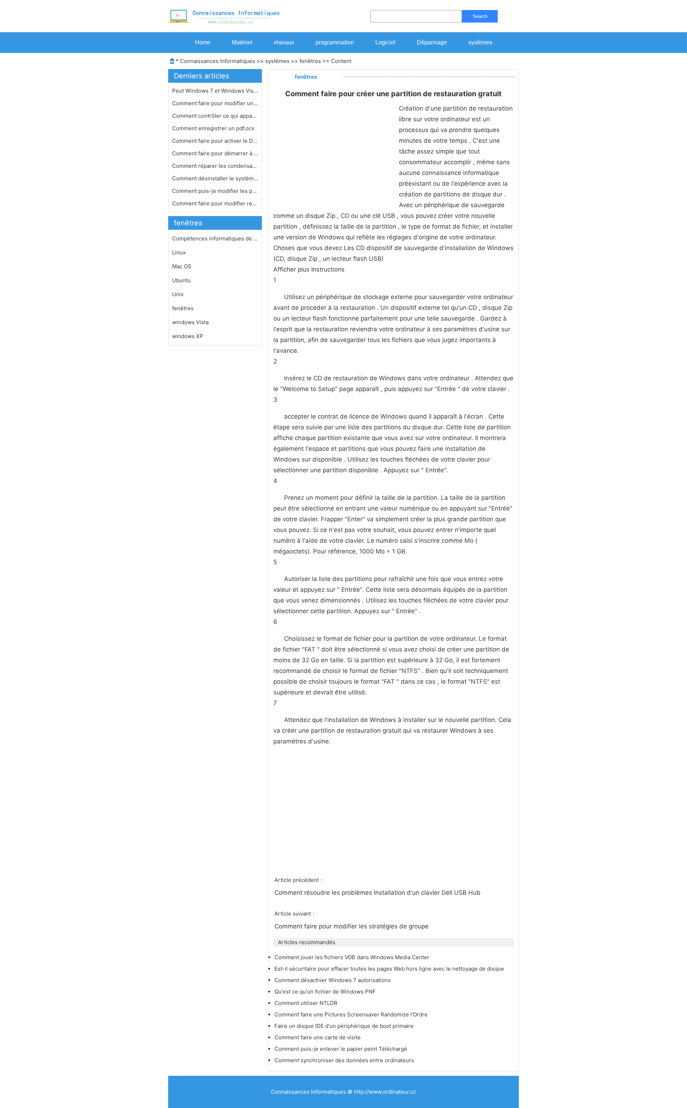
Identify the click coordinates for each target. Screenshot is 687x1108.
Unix (178, 294)
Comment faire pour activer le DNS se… (215, 140)
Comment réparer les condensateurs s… (215, 165)
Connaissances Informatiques (217, 61)
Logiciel (385, 42)
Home (202, 42)
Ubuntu (181, 280)
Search (480, 16)
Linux (179, 252)
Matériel (242, 42)
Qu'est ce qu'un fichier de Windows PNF (325, 991)
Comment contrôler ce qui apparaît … (215, 115)
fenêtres (310, 61)
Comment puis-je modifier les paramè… (215, 190)
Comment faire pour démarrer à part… (215, 153)
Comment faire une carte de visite (318, 1037)
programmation (335, 42)
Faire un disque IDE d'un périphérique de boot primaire (344, 1025)
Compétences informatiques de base (215, 238)
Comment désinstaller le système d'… (215, 178)
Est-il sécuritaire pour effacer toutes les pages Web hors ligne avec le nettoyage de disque (390, 968)
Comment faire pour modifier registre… (215, 203)
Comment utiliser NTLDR (306, 1003)
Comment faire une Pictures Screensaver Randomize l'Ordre (351, 1014)
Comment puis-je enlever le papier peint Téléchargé (341, 1048)
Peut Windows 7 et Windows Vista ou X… (215, 90)
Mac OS (181, 266)
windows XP (187, 336)
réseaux (284, 42)
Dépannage (432, 42)
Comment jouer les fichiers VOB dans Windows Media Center (352, 957)
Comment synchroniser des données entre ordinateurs (344, 1060)
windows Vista (190, 322)
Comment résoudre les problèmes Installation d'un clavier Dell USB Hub (378, 892)
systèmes (480, 42)
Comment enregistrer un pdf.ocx (214, 128)
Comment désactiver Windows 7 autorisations (333, 980)
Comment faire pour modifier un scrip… (215, 103)
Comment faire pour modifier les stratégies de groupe (352, 926)
